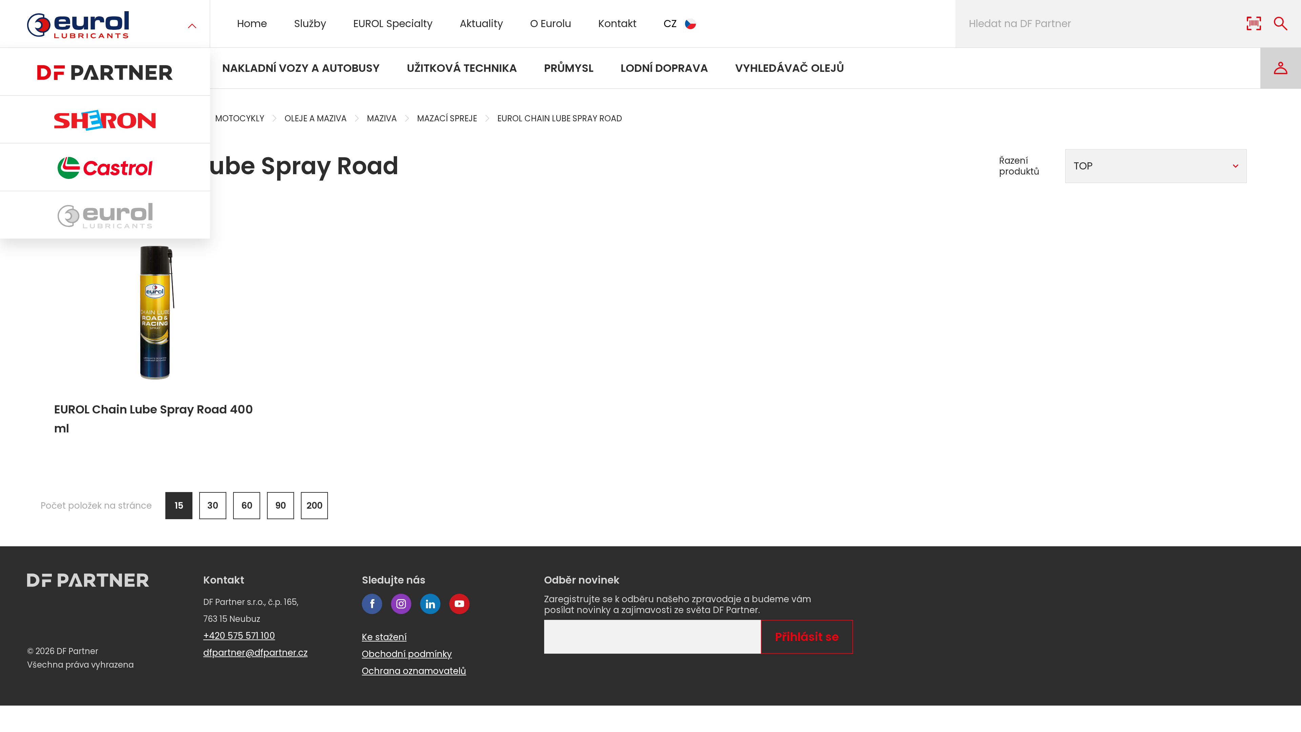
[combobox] (1156, 166)
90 (280, 506)
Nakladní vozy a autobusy (301, 68)
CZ (670, 23)
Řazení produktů (1019, 166)
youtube (459, 604)
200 (315, 506)
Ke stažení (384, 637)
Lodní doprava (664, 68)
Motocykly (239, 118)
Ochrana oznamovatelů (414, 671)
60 (246, 506)
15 (179, 506)
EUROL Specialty (393, 23)
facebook (372, 604)
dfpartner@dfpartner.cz (255, 653)
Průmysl (569, 68)
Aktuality (481, 23)
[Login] (1280, 68)
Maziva (382, 118)
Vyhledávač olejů (789, 68)
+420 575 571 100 (239, 636)
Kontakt (617, 23)
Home (252, 23)
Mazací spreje (447, 118)
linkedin (430, 604)
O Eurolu (550, 23)
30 (212, 506)
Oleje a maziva (316, 118)
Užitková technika (462, 68)
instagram (401, 604)
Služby (310, 23)
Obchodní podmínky (407, 654)
